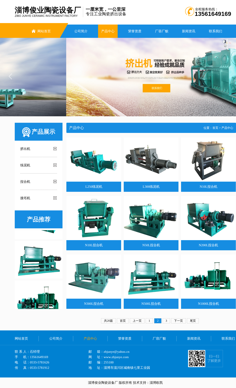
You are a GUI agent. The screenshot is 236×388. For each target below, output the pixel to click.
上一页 (137, 320)
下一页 (178, 320)
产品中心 (227, 127)
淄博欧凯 (156, 382)
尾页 (193, 320)
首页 (215, 127)
